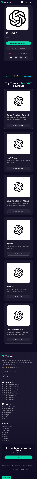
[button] (30, 2)
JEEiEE (30, 465)
